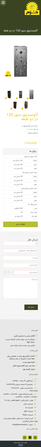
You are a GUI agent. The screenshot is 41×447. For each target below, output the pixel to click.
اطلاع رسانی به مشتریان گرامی (24, 336)
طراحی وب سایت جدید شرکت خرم (23, 345)
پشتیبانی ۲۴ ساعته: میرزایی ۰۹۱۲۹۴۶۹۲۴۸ (19, 384)
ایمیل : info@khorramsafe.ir (22, 424)
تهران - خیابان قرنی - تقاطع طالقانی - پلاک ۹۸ (19, 400)
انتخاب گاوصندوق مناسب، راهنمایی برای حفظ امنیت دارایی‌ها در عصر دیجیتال (21, 357)
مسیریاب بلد (29, 407)
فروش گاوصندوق (29, 369)
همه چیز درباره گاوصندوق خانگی (24, 366)
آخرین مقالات (34, 351)
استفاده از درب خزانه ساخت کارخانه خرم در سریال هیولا (20, 340)
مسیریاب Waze (28, 415)
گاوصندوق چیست (28, 362)
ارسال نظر (31, 307)
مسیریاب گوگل (29, 411)
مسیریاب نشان (29, 404)
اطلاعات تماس (20, 224)
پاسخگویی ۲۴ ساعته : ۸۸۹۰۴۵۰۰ (23, 381)
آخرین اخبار (34, 330)
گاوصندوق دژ (26, 126)
